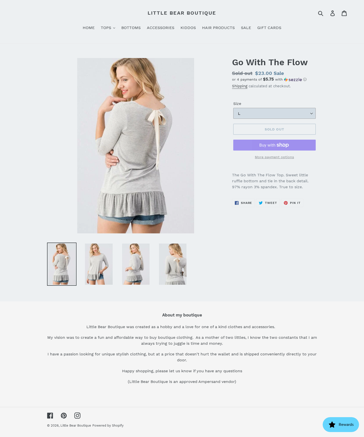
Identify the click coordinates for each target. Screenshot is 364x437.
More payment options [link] (274, 157)
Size (237, 103)
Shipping (239, 86)
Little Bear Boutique (182, 13)
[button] (274, 79)
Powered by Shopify (108, 425)
